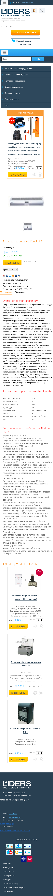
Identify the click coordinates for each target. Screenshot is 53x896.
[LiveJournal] (19, 276)
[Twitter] (10, 276)
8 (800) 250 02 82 (7, 824)
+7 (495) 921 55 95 (22, 830)
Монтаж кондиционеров (13, 887)
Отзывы (20, 292)
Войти (16, 2)
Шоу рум (7, 879)
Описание (6, 292)
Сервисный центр (10, 883)
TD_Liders (13, 813)
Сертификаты (9, 875)
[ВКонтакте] (7, 276)
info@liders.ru (14, 817)
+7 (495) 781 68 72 (7, 830)
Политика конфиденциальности (17, 795)
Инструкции (8, 867)
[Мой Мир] (16, 276)
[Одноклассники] (13, 276)
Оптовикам (8, 891)
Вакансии (7, 863)
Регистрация (27, 2)
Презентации (8, 871)
